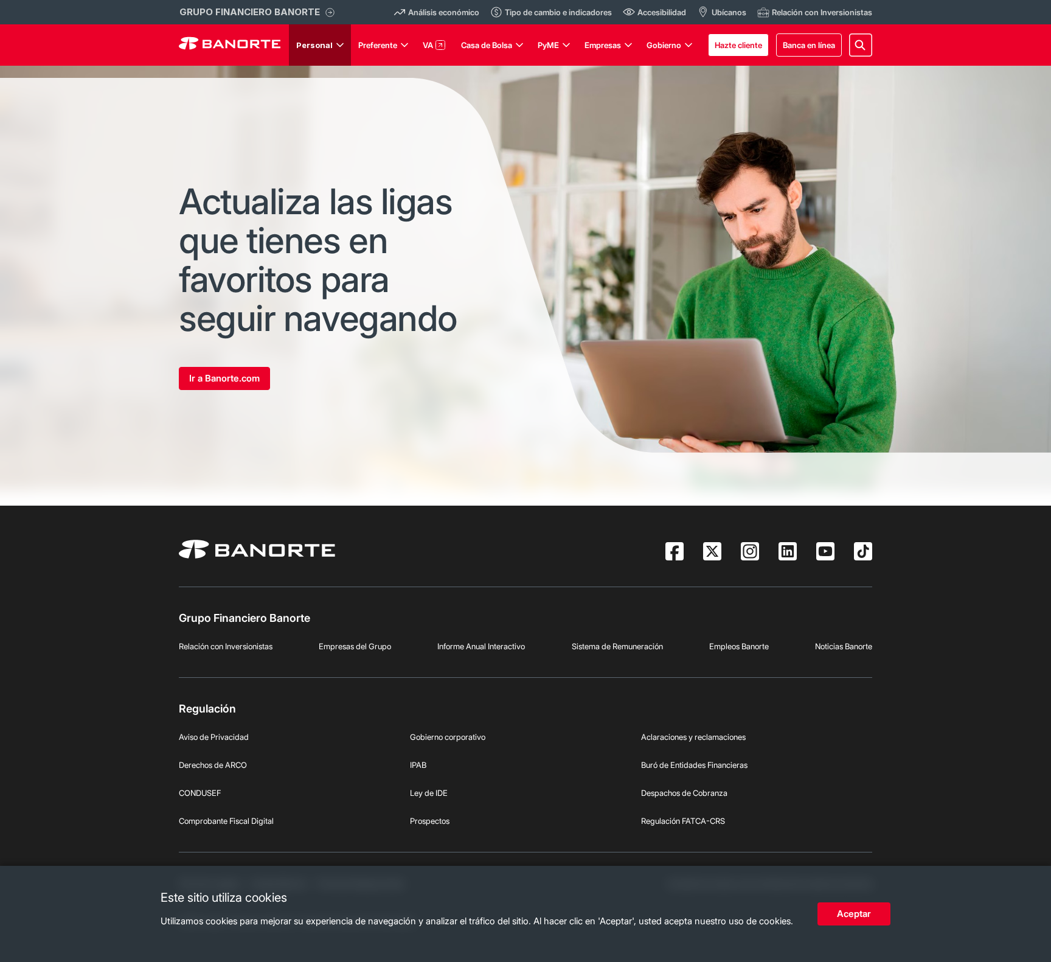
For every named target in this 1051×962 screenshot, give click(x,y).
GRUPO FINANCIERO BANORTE (249, 12)
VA (428, 45)
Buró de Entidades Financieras (694, 765)
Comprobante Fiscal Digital (226, 821)
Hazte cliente (738, 45)
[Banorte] (229, 45)
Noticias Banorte (843, 646)
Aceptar (854, 913)
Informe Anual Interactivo (481, 646)
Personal (314, 45)
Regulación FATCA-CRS (683, 821)
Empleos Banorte (739, 646)
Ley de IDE (429, 793)
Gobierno (664, 45)
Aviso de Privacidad (214, 737)
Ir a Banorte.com (224, 378)
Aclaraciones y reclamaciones (693, 737)
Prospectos (429, 821)
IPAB (418, 765)
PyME (548, 45)
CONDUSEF (200, 793)
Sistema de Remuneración (617, 646)
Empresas (602, 45)
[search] (860, 45)
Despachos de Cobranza (684, 793)
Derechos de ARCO (213, 765)
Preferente (377, 45)
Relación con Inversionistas (225, 646)
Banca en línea (809, 45)
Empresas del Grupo (355, 646)
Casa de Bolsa (486, 45)
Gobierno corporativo (447, 737)
